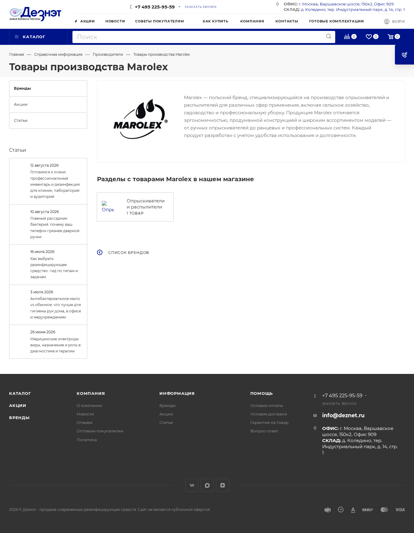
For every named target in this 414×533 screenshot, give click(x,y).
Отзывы (84, 422)
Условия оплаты (266, 405)
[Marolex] (140, 119)
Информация (177, 393)
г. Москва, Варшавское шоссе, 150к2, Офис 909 (346, 4)
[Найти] (328, 36)
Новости (85, 413)
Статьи (17, 150)
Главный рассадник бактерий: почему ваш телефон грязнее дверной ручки (54, 227)
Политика (87, 439)
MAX (207, 485)
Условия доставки (268, 413)
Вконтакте (191, 485)
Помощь (261, 393)
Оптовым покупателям (100, 430)
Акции (17, 405)
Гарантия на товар (269, 422)
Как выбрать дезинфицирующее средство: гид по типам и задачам (54, 267)
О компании (89, 405)
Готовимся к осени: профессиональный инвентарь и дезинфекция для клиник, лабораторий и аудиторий (55, 184)
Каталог (20, 393)
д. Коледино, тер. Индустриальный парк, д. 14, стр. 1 (353, 9)
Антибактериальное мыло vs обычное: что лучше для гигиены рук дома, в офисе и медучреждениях (55, 307)
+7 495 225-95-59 (155, 7)
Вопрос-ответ (264, 430)
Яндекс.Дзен (222, 485)
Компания (91, 393)
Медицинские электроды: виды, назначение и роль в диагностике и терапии (55, 345)
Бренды (19, 417)
